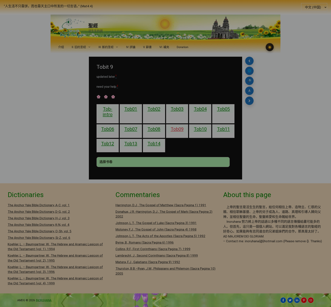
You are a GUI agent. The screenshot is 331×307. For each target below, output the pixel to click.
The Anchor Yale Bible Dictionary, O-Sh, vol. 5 (39, 231)
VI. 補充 (164, 47)
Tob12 (107, 143)
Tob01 (130, 109)
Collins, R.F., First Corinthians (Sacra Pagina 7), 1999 (153, 249)
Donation (182, 47)
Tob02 (153, 109)
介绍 (61, 47)
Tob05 (223, 109)
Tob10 (200, 129)
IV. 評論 (130, 47)
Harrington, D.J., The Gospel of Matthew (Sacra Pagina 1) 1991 (161, 205)
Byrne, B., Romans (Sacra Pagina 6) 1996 (145, 242)
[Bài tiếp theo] (249, 101)
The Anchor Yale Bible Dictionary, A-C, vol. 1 (39, 205)
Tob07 (130, 129)
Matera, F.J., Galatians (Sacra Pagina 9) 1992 (148, 262)
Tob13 (130, 143)
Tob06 (107, 129)
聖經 (93, 26)
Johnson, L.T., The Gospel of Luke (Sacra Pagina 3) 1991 (156, 223)
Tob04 (200, 109)
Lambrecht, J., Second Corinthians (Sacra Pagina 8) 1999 (157, 255)
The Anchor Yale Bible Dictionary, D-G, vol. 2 (39, 212)
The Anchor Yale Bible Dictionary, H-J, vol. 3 (39, 218)
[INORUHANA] (283, 300)
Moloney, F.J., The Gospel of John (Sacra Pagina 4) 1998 (156, 229)
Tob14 (153, 143)
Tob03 (177, 109)
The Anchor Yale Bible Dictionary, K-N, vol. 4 (38, 225)
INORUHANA (44, 300)
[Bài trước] (249, 61)
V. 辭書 (147, 47)
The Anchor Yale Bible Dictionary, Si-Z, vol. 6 (39, 238)
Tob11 (223, 129)
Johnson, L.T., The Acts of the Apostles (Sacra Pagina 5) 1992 (160, 236)
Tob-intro (107, 111)
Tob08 (153, 129)
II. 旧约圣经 (79, 47)
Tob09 (177, 129)
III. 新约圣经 (106, 47)
